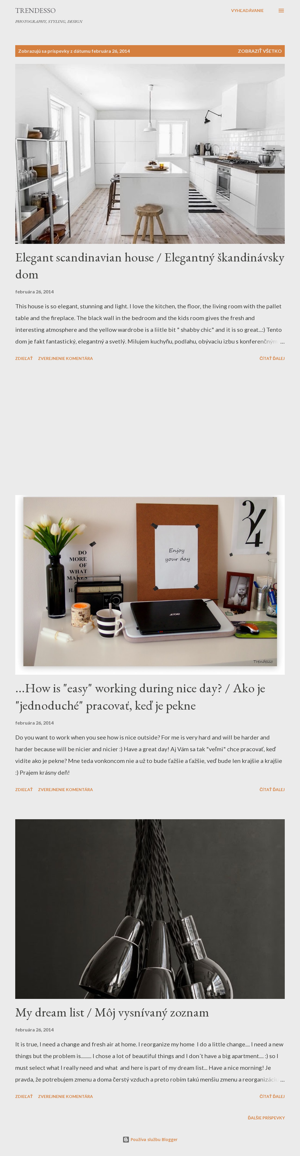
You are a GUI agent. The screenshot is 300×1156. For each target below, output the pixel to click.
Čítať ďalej (272, 358)
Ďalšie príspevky (266, 1117)
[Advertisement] (150, 429)
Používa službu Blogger (153, 1139)
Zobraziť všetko (260, 51)
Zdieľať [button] (24, 358)
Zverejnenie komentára (65, 358)
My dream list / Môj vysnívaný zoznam (112, 1012)
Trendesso (35, 10)
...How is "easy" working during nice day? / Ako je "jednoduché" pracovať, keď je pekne (140, 696)
